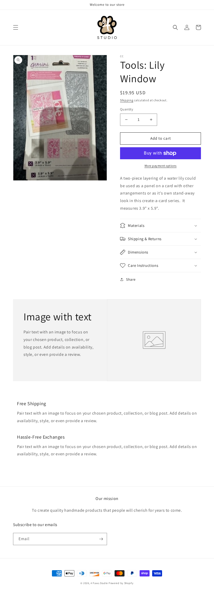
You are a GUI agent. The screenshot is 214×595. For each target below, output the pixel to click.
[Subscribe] (101, 539)
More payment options (161, 166)
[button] (15, 27)
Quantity (126, 109)
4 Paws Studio (99, 583)
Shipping (126, 100)
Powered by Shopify (121, 583)
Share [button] (131, 279)
